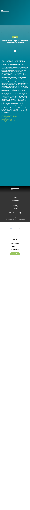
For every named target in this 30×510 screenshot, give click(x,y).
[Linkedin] (20, 213)
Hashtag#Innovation (6, 119)
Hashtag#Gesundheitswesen (9, 118)
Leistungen (15, 200)
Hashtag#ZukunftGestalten (8, 121)
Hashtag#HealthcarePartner (9, 115)
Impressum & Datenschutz (15, 217)
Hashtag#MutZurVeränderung (9, 116)
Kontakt (15, 209)
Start (15, 197)
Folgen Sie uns (13, 213)
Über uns (15, 203)
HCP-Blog (15, 206)
